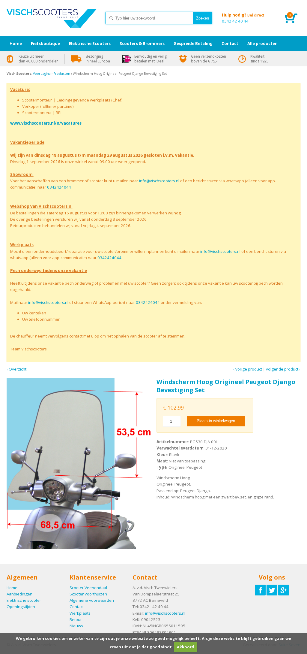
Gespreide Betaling (193, 43)
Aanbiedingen (19, 594)
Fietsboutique (45, 43)
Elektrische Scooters (90, 43)
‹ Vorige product (247, 369)
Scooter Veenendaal (88, 587)
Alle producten (262, 43)
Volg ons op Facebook (260, 590)
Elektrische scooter (24, 600)
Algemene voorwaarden (92, 600)
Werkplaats (80, 613)
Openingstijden (21, 606)
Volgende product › (283, 369)
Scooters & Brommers (142, 43)
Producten (61, 73)
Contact (77, 606)
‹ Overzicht (16, 369)
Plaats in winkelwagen (216, 421)
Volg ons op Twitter (272, 590)
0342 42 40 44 (243, 18)
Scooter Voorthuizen (88, 594)
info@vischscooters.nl (159, 180)
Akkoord (185, 646)
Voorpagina (42, 73)
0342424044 (59, 187)
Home (52, 24)
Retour (76, 619)
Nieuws (76, 625)
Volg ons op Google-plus (283, 590)
